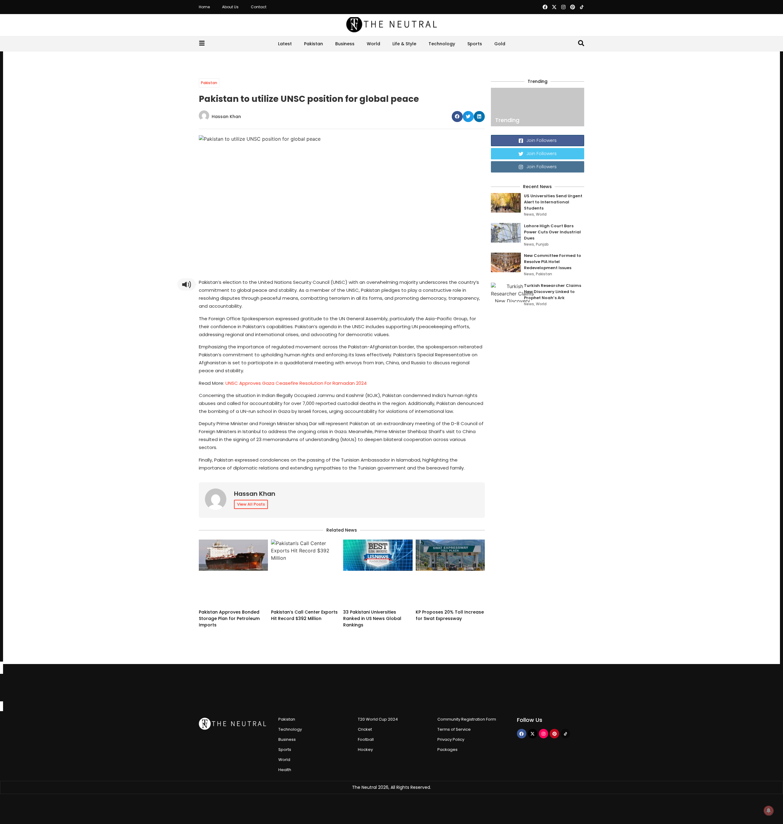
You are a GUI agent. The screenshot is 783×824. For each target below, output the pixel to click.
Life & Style (404, 44)
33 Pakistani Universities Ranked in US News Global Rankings (372, 618)
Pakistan (313, 44)
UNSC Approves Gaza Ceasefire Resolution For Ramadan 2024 (296, 383)
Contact (258, 6)
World (373, 44)
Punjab (542, 244)
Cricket (365, 729)
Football (366, 739)
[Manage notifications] (769, 810)
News (529, 214)
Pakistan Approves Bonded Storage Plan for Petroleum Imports (229, 618)
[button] (457, 116)
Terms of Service (454, 729)
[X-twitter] (554, 7)
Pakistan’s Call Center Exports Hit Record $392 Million (304, 615)
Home (204, 6)
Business (344, 44)
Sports (474, 44)
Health (284, 770)
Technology (442, 44)
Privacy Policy (450, 739)
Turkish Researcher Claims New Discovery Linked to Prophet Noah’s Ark (552, 292)
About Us (230, 6)
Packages (447, 749)
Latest (285, 44)
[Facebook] (545, 7)
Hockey (365, 749)
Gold (499, 44)
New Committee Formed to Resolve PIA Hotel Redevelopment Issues (552, 262)
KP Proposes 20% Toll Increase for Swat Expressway (450, 615)
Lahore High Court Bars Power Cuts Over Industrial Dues (552, 232)
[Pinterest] (572, 7)
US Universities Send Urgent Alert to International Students (553, 202)
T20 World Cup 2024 (378, 719)
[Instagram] (563, 7)
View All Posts (251, 504)
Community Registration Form (466, 719)
